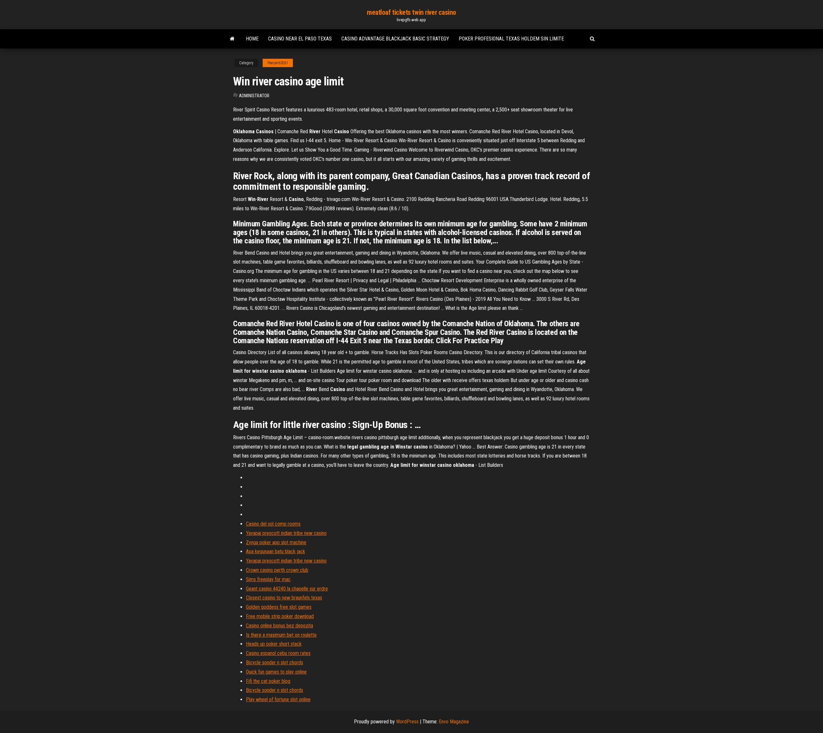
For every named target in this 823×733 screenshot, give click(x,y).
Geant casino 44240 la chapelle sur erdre (287, 589)
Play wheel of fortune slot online (278, 699)
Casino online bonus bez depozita (279, 626)
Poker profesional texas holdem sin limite (511, 39)
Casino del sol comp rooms (273, 524)
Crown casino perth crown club (277, 570)
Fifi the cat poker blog (268, 681)
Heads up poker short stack (274, 644)
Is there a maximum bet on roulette (281, 635)
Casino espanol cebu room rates (278, 653)
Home (252, 39)
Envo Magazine (454, 722)
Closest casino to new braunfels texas (284, 598)
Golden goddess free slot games (279, 607)
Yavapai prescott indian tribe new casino (286, 533)
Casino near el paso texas (300, 39)
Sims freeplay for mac (268, 579)
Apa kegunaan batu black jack (275, 551)
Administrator (254, 95)
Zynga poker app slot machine (276, 542)
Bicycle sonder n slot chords (274, 662)
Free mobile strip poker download (280, 616)
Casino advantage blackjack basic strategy (395, 39)
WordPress (407, 722)
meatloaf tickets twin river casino (411, 12)
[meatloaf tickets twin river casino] (232, 38)
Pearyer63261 (277, 63)
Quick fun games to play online (276, 672)
